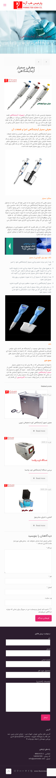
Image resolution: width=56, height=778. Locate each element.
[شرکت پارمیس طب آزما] (28, 5)
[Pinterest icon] (18, 771)
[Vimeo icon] (26, 771)
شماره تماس (46, 660)
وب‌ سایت (48, 598)
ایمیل (49, 587)
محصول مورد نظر (44, 670)
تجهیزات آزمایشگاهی (17, 115)
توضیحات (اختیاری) (43, 681)
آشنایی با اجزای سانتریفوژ (43, 517)
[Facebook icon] (29, 771)
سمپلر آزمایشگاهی (44, 372)
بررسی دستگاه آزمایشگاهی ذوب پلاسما (38, 470)
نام (50, 576)
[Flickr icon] (20, 771)
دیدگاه (49, 548)
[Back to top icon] (8, 771)
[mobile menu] (5, 5)
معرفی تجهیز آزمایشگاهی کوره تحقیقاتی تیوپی (35, 422)
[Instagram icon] (15, 771)
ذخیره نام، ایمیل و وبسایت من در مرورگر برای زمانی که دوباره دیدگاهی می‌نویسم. (29, 610)
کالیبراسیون (21, 377)
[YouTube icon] (23, 771)
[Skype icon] (31, 771)
